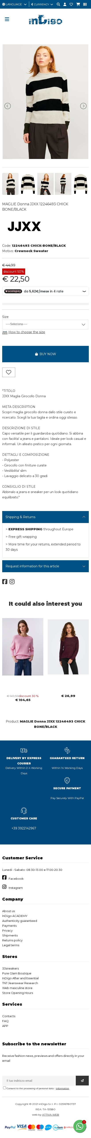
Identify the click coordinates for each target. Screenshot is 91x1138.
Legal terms (10, 945)
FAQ (5, 1021)
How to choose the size (26, 332)
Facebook (16, 878)
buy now (47, 354)
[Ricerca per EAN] (83, 4)
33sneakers (10, 968)
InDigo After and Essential (20, 978)
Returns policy (12, 940)
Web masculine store (17, 988)
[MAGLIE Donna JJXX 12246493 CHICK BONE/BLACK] (45, 158)
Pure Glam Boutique (16, 973)
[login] (63, 4)
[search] (56, 4)
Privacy (7, 930)
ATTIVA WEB (50, 1114)
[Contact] (69, 4)
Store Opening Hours (17, 993)
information (62, 1088)
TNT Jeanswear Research (20, 983)
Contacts (8, 1016)
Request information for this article (32, 566)
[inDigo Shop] (45, 28)
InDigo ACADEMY (14, 916)
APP (5, 1026)
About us (8, 911)
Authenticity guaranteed (19, 921)
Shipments (10, 935)
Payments (9, 925)
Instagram (16, 887)
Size (5, 317)
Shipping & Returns (20, 517)
